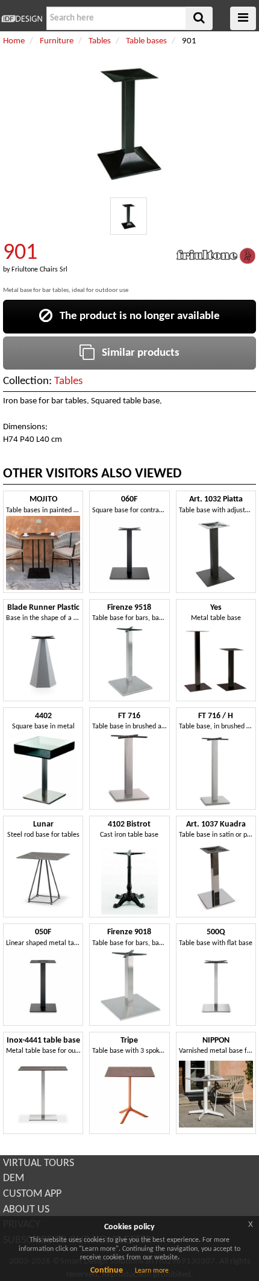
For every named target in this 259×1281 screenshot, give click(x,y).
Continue (106, 1270)
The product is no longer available (136, 316)
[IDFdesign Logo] (21, 18)
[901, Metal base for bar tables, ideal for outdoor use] (129, 216)
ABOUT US (26, 1209)
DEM (13, 1178)
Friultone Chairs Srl (39, 269)
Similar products (137, 353)
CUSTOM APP (32, 1194)
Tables (68, 381)
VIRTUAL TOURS (38, 1163)
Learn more (152, 1270)
